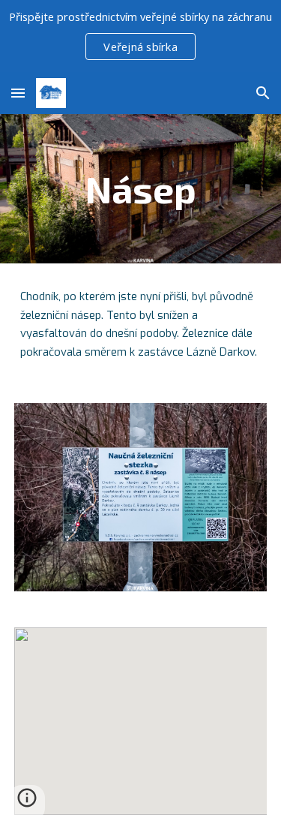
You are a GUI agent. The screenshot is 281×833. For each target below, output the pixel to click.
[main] (141, 188)
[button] (18, 92)
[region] (140, 36)
